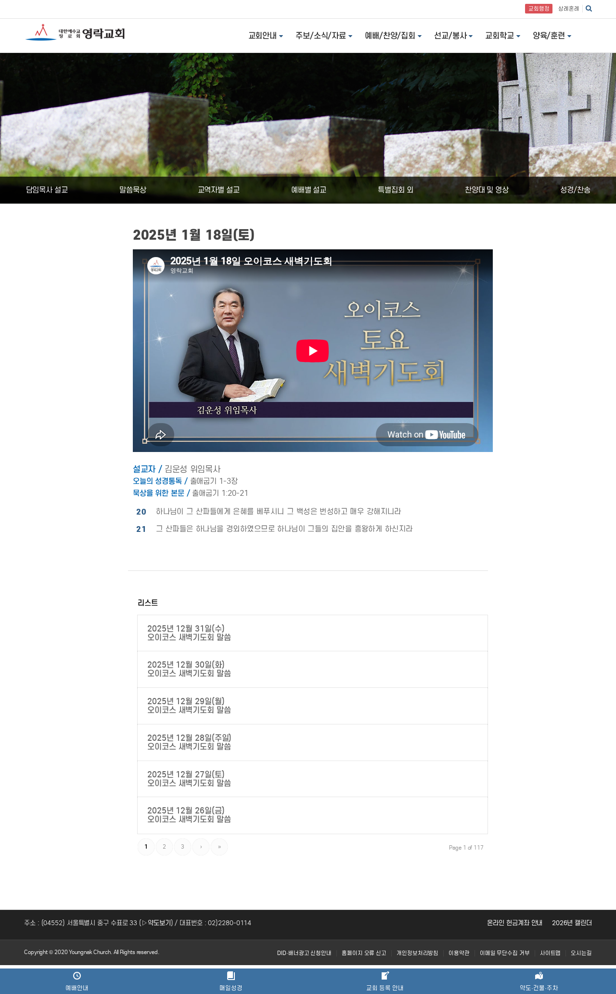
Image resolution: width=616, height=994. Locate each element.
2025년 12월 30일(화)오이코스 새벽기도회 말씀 (189, 669)
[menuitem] (304, 953)
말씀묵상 (132, 189)
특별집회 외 (395, 189)
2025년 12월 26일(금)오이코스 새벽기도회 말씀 (189, 815)
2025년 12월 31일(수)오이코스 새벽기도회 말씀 (189, 633)
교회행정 (539, 8)
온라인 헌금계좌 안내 (514, 923)
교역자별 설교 (219, 189)
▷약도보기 (156, 923)
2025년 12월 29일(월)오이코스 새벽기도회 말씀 (189, 705)
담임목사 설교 (47, 189)
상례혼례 (568, 8)
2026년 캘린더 (572, 923)
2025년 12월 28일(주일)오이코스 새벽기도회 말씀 (189, 742)
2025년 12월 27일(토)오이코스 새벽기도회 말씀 (189, 778)
